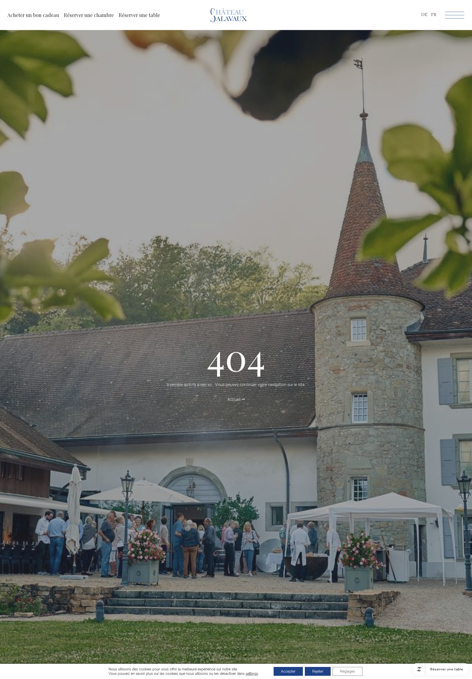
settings (252, 674)
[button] (89, 15)
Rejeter (317, 671)
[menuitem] (424, 15)
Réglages (347, 671)
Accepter (288, 671)
